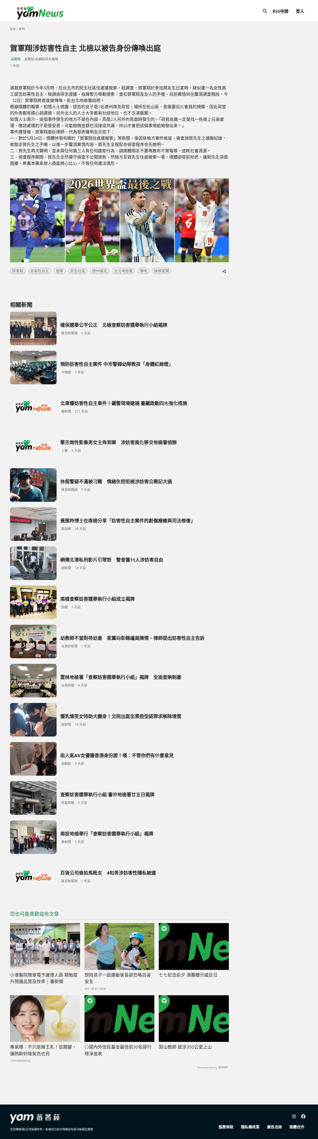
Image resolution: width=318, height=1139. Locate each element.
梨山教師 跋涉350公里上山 (185, 1047)
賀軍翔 (17, 270)
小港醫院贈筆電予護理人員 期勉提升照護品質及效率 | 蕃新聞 (44, 978)
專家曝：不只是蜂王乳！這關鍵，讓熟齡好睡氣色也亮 (43, 1050)
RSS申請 (280, 11)
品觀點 (16, 59)
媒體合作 (296, 1126)
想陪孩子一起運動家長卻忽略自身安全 (118, 978)
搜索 (59, 270)
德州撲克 (99, 270)
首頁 (13, 29)
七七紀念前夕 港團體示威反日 (188, 975)
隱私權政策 (250, 1126)
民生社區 (77, 270)
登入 (300, 11)
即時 (22, 29)
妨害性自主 (39, 270)
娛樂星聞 (161, 270)
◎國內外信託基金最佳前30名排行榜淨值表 (118, 1050)
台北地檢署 (123, 270)
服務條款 (226, 1126)
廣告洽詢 (274, 1126)
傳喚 (143, 270)
